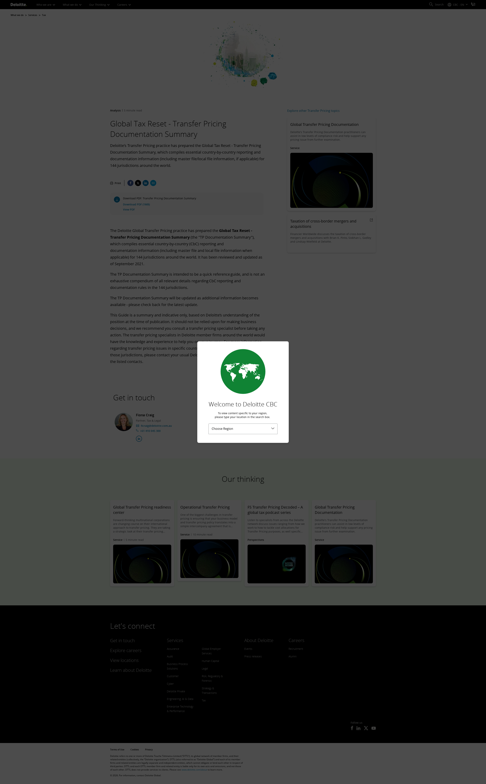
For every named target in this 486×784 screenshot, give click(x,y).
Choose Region (222, 429)
